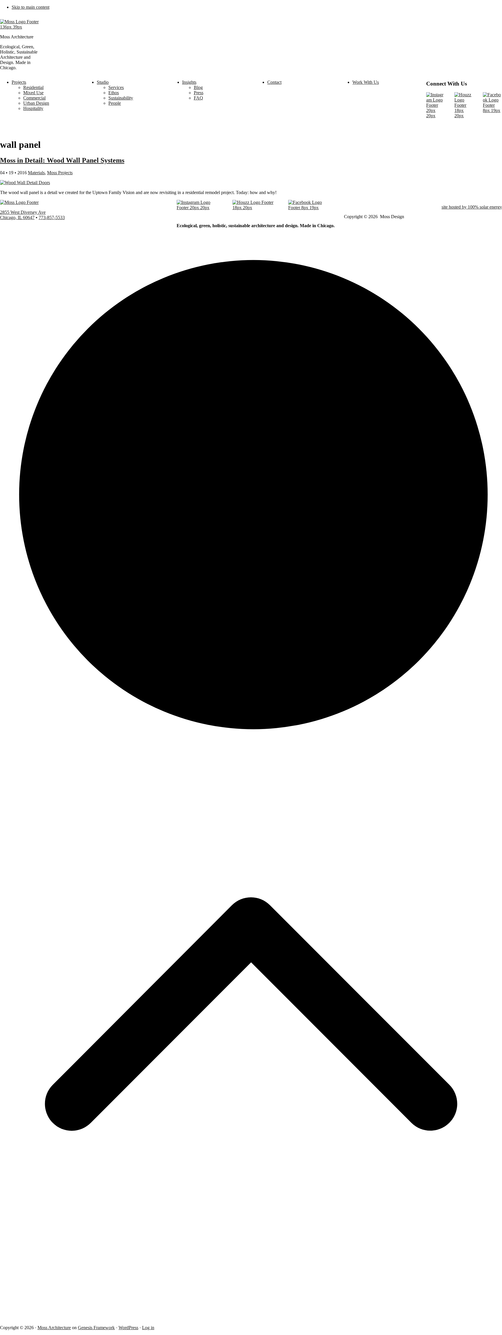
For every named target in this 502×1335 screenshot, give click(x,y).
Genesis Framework (96, 1327)
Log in (148, 1327)
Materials (36, 172)
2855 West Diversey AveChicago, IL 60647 (23, 215)
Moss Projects (60, 172)
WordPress (128, 1327)
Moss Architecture (54, 1327)
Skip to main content (30, 7)
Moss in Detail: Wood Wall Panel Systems (62, 160)
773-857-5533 (52, 217)
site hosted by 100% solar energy (472, 207)
